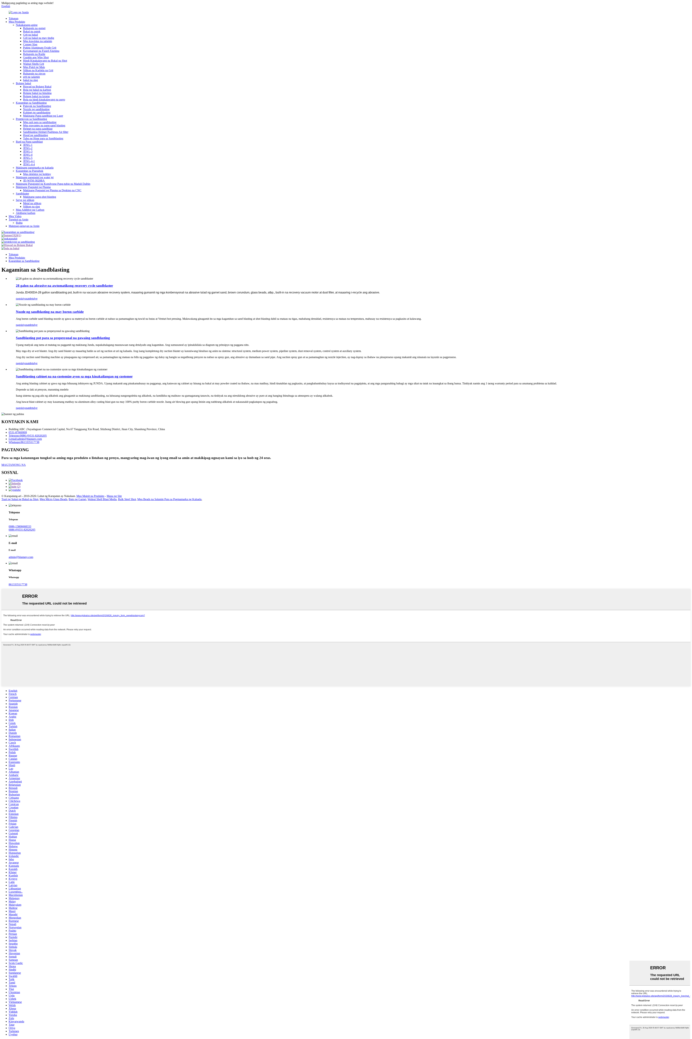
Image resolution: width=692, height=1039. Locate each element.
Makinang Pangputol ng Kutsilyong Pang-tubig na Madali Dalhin (53, 183)
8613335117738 (18, 584)
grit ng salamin (31, 76)
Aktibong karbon (25, 213)
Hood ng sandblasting (35, 135)
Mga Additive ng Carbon (30, 209)
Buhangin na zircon (34, 73)
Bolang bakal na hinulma (37, 93)
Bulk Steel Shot (127, 499)
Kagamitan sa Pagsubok (29, 170)
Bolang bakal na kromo (36, 96)
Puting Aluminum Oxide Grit (39, 47)
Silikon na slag (31, 206)
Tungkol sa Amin (18, 219)
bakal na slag (30, 80)
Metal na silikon (32, 203)
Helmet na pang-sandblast (37, 128)
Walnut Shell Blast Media (102, 499)
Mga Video (15, 216)
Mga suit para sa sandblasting (39, 122)
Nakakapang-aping (26, 24)
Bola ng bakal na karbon (37, 89)
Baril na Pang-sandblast (29, 141)
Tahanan (13, 18)
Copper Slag (30, 44)
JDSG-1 (27, 144)
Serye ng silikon (25, 200)
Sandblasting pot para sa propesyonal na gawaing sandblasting (63, 338)
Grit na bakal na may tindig (38, 37)
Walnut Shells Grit (33, 63)
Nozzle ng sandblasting (36, 109)
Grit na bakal (30, 34)
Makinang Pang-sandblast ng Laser (43, 115)
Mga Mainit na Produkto (90, 496)
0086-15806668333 (20, 526)
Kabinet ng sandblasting (36, 112)
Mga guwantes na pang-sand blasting (44, 125)
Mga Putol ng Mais (34, 67)
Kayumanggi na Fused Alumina (41, 50)
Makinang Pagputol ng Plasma (33, 187)
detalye (33, 298)
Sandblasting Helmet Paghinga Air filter (45, 131)
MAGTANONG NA (13, 464)
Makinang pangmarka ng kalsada (35, 167)
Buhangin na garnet (34, 28)
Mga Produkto (17, 21)
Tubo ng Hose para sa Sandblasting (43, 138)
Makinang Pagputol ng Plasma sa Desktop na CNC (52, 190)
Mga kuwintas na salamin (37, 41)
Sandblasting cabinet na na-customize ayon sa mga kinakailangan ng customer (74, 376)
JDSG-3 (27, 151)
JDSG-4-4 (29, 164)
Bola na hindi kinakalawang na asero (44, 99)
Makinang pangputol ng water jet (35, 177)
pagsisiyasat (22, 298)
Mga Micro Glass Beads (53, 499)
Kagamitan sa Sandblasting (31, 102)
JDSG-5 (27, 157)
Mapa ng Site (114, 496)
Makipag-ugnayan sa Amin (24, 226)
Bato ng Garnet (77, 499)
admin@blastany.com (21, 557)
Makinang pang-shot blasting (39, 196)
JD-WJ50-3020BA (34, 180)
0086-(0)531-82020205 (22, 529)
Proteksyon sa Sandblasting (31, 119)
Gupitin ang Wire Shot (36, 57)
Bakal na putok (31, 31)
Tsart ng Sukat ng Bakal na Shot (19, 499)
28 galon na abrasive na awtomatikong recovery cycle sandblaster (64, 285)
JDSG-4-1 (29, 161)
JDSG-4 (27, 154)
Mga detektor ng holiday (37, 174)
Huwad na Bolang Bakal (37, 86)
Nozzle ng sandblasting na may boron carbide (50, 312)
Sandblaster (22, 193)
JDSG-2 (27, 148)
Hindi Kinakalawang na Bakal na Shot (45, 60)
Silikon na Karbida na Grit (38, 70)
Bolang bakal (23, 83)
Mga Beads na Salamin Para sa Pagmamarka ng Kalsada (169, 499)
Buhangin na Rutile (34, 54)
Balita (19, 222)
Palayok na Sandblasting (37, 106)
